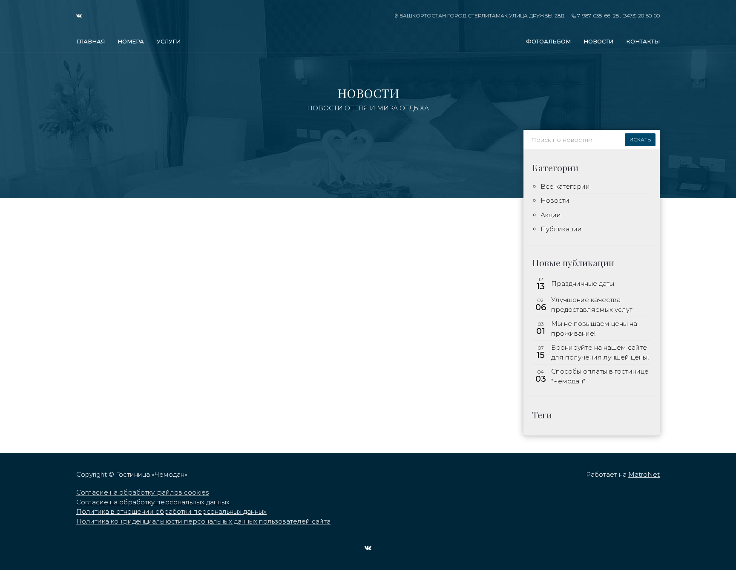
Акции (550, 215)
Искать (640, 139)
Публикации (561, 229)
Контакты (643, 41)
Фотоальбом (548, 41)
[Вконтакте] (81, 16)
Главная (90, 41)
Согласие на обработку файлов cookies (142, 492)
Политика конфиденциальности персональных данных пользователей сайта (203, 521)
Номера (131, 41)
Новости (598, 41)
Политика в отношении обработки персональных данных (171, 511)
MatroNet (644, 474)
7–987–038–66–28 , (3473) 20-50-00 (618, 15)
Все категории (565, 186)
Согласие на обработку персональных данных (153, 502)
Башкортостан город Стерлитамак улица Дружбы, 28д (481, 15)
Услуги (169, 41)
